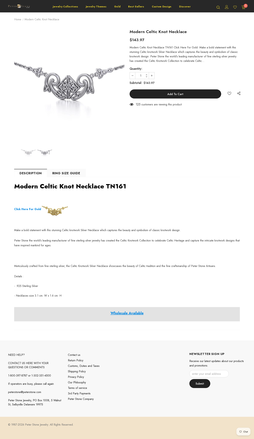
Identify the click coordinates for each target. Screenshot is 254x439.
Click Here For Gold (27, 209)
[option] (69, 85)
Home (17, 19)
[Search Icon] (218, 7)
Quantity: (136, 69)
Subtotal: (136, 83)
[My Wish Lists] (235, 7)
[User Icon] (227, 7)
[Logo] (19, 7)
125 (138, 104)
